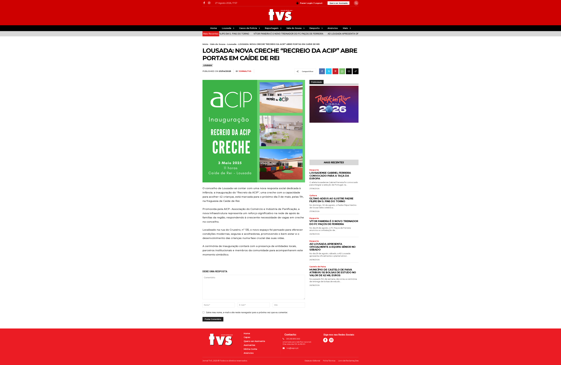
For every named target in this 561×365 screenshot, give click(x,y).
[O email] (349, 71)
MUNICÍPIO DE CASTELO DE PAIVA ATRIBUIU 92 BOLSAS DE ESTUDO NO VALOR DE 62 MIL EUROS (332, 272)
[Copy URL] (356, 71)
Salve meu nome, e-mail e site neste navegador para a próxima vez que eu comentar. (247, 312)
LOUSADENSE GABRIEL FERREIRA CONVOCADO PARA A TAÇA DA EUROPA (330, 175)
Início (205, 44)
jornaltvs (245, 71)
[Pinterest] (335, 71)
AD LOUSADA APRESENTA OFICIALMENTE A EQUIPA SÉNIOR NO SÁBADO (346, 33)
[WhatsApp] (342, 71)
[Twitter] (329, 71)
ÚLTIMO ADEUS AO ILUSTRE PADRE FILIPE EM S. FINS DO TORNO (331, 200)
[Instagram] (209, 3)
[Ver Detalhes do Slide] (338, 120)
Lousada (231, 44)
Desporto (314, 170)
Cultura (313, 196)
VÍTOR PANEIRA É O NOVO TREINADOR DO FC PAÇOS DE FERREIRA (269, 33)
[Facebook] (204, 3)
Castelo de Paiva (317, 267)
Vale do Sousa (217, 44)
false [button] (313, 120)
